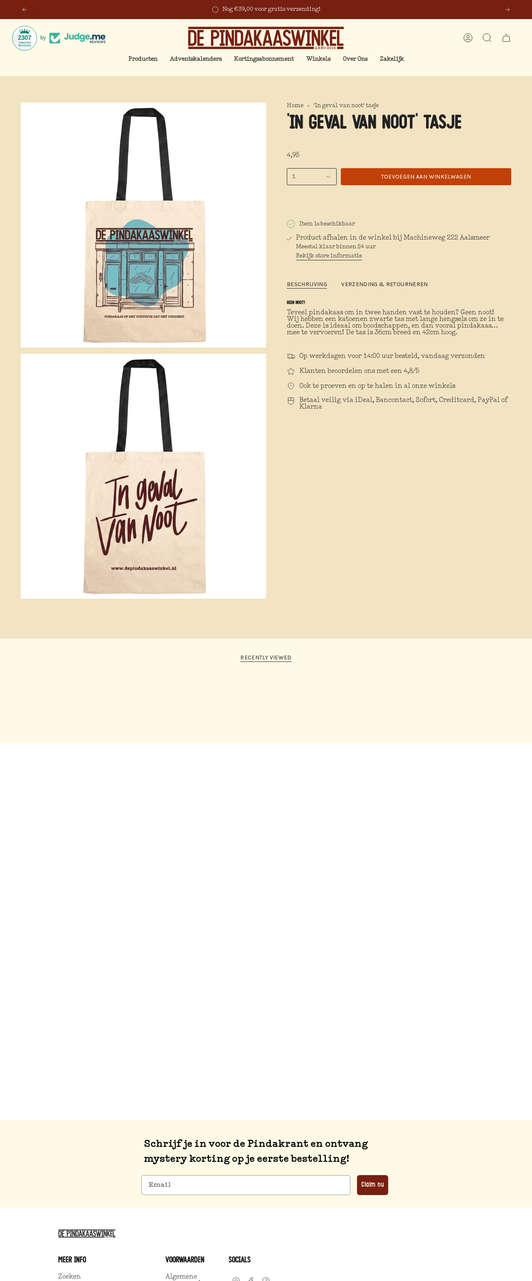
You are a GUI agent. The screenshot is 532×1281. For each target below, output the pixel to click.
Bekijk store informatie (329, 256)
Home (295, 106)
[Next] (507, 9)
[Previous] (24, 9)
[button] (143, 59)
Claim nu (372, 1185)
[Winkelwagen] (506, 38)
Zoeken (69, 1277)
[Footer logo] (88, 1233)
